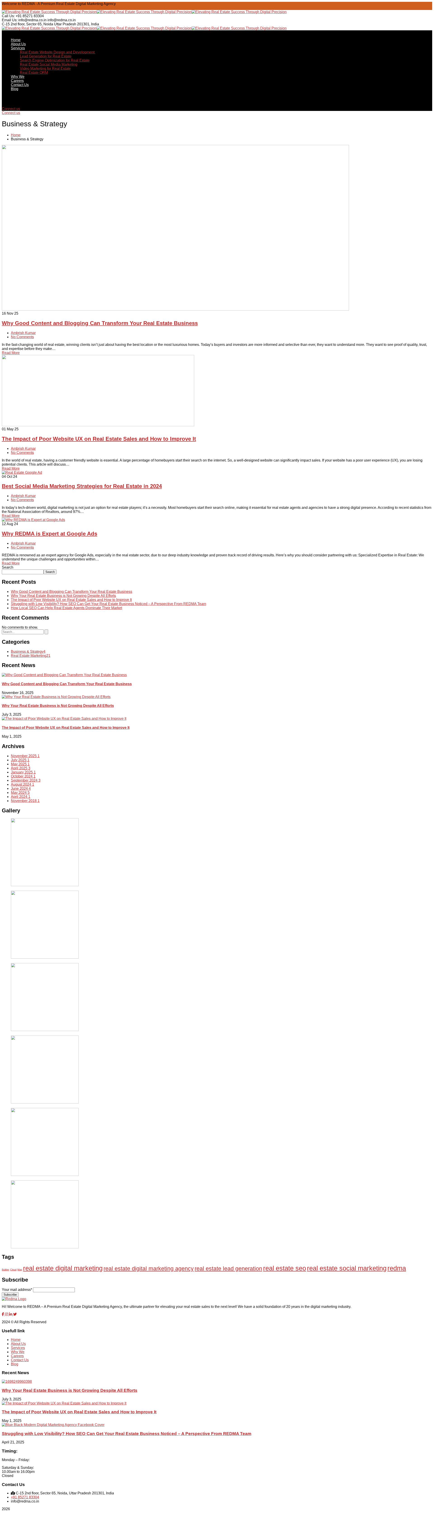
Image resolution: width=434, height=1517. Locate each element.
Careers (17, 1356)
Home (16, 135)
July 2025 (20, 760)
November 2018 (25, 801)
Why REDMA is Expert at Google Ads (49, 534)
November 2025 (25, 756)
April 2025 (20, 768)
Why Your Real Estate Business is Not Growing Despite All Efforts (63, 596)
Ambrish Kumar (23, 333)
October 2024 (23, 776)
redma (396, 1268)
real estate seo (284, 1268)
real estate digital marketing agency (149, 1269)
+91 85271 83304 (25, 1497)
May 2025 (20, 764)
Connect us (11, 109)
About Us (18, 1344)
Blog (14, 1364)
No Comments (22, 337)
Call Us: (8, 16)
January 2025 (23, 772)
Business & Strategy (28, 651)
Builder (5, 1269)
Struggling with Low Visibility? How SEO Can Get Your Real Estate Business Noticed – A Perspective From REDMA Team (108, 604)
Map (19, 1269)
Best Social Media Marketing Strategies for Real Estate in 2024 (82, 486)
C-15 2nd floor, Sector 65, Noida (27, 24)
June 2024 (21, 788)
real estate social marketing (347, 1268)
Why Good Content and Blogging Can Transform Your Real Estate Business (100, 323)
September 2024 (25, 780)
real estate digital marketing (63, 1268)
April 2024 (20, 797)
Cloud (13, 1269)
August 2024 (22, 784)
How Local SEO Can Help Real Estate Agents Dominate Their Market (66, 608)
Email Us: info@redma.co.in (24, 20)
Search (7, 567)
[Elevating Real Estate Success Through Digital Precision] (49, 12)
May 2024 (20, 792)
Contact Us (20, 1360)
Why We (17, 1352)
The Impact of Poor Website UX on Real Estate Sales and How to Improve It (99, 439)
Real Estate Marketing (30, 656)
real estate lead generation (228, 1269)
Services (18, 1348)
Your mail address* (17, 1290)
